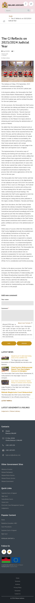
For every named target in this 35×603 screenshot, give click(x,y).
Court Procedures (6, 527)
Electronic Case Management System (13, 505)
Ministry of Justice (7, 469)
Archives (17, 584)
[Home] (14, 4)
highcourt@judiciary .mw (13, 455)
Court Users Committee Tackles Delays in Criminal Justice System (21, 381)
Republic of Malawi (18, 565)
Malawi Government (8, 481)
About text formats (24, 323)
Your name (5, 299)
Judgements (5, 508)
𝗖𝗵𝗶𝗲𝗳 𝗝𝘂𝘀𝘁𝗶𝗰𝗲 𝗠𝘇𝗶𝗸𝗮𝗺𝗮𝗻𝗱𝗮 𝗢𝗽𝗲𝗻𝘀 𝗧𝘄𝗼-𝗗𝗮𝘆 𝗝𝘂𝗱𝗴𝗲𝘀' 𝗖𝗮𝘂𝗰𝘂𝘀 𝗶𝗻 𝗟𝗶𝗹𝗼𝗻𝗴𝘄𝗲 (21, 369)
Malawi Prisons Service (8, 478)
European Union (13, 566)
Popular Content (7, 538)
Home (3, 520)
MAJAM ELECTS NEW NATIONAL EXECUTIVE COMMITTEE (21, 357)
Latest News (6, 401)
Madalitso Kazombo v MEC (9, 523)
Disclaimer (18, 590)
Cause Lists (5, 502)
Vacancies (17, 581)
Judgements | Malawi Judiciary (10, 411)
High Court (5, 496)
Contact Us (18, 593)
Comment (4, 308)
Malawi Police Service (8, 475)
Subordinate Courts (7, 499)
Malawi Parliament (7, 472)
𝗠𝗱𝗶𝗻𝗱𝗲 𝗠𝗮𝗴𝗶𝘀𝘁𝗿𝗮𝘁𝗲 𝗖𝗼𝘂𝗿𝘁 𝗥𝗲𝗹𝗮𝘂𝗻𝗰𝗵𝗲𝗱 (16, 392)
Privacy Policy (17, 587)
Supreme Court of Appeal (9, 493)
